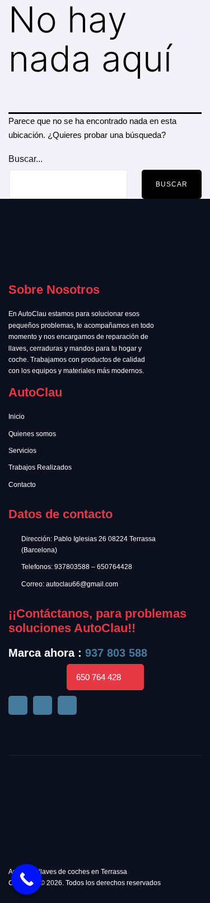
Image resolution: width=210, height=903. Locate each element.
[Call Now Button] (26, 879)
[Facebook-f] (17, 705)
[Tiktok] (42, 705)
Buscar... (25, 159)
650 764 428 (98, 677)
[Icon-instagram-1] (67, 705)
